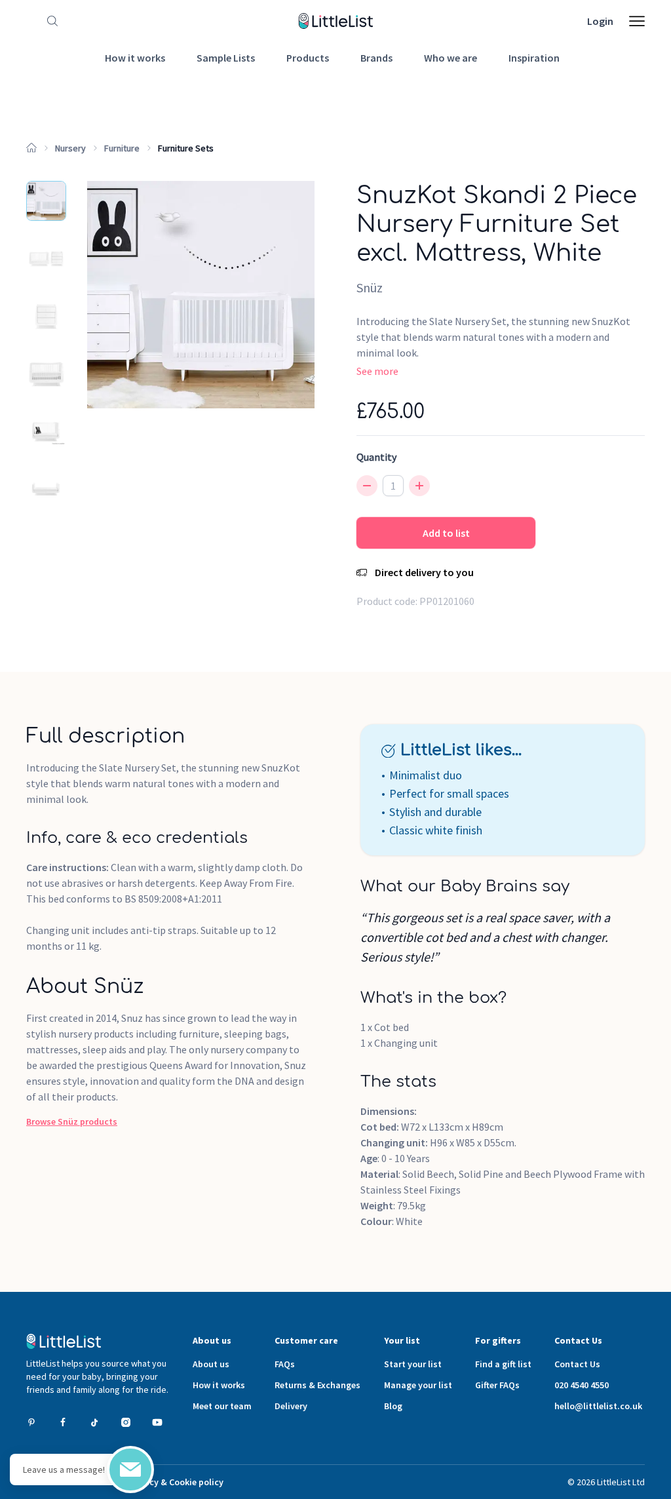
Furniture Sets (186, 148)
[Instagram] (126, 1422)
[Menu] (637, 21)
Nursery (70, 148)
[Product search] (49, 21)
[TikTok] (94, 1422)
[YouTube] (157, 1422)
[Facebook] (63, 1422)
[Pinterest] (31, 1422)
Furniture (122, 148)
